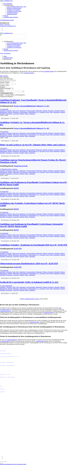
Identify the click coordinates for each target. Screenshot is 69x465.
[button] (13, 464)
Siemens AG (3, 448)
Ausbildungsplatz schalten (7, 20)
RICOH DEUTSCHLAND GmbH (9, 446)
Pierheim (45, 110)
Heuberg (62, 112)
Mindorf (10, 112)
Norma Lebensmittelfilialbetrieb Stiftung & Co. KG (31, 106)
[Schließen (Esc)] (5, 461)
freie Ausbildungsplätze (47, 71)
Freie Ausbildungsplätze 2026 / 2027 (16, 6)
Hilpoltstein (56, 112)
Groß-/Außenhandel (6, 285)
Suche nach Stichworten (6, 79)
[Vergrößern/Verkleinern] (0, 461)
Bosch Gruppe (4, 425)
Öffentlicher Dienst (6, 169)
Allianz (2, 424)
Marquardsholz (33, 112)
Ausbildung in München (6, 418)
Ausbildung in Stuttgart (6, 421)
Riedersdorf (39, 110)
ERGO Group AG (5, 436)
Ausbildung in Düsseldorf (7, 400)
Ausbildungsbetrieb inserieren (8, 379)
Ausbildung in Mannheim (7, 416)
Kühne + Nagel (4, 442)
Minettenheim (3, 112)
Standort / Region (4, 82)
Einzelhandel (4, 109)
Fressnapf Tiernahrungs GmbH (8, 440)
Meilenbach (16, 112)
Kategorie (2, 87)
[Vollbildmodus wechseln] (2, 461)
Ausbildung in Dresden (6, 398)
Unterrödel (9, 110)
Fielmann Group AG (5, 439)
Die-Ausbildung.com (10, 454)
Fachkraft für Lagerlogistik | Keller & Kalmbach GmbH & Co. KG (29, 282)
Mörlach (62, 110)
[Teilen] (4, 461)
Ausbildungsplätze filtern (7, 93)
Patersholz (51, 110)
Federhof (21, 113)
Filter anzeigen (4, 75)
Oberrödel (57, 110)
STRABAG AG (4, 449)
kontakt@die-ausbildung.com (8, 26)
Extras (1, 90)
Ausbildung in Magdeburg (7, 415)
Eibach (26, 113)
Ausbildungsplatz (8, 57)
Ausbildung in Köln (5, 410)
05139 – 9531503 (4, 24)
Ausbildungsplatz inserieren (10, 17)
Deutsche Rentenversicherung (8, 434)
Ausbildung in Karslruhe (6, 409)
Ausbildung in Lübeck (6, 413)
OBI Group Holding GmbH (7, 445)
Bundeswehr (3, 427)
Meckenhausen (24, 112)
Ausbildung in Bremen (6, 395)
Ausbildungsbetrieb (48, 312)
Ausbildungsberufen (28, 73)
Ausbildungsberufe (12, 14)
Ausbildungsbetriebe (12, 12)
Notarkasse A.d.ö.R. (21, 166)
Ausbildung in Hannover (6, 406)
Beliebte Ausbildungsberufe (14, 8)
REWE (16, 188)
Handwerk (4, 148)
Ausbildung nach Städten (13, 9)
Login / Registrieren (5, 53)
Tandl (13, 110)
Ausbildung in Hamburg (6, 404)
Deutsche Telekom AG (6, 431)
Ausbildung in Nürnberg (6, 419)
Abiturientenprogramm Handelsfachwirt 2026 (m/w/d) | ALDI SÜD (29, 263)
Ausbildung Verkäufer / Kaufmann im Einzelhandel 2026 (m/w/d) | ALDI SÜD (33, 245)
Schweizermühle (30, 110)
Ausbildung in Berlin (5, 394)
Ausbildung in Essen (5, 401)
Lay (38, 112)
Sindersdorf (22, 110)
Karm (47, 112)
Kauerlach (42, 112)
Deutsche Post (4, 430)
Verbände (14, 169)
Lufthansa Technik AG (6, 443)
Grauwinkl (16, 113)
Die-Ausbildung (7, 3)
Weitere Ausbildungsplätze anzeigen (29, 299)
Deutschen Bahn (4, 428)
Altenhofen (32, 113)
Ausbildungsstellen (34, 322)
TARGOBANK (4, 451)
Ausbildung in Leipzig (6, 412)
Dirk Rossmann (4, 433)
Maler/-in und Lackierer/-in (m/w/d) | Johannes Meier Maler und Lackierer (33, 145)
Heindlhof (2, 113)
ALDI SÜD (18, 249)
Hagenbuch (9, 113)
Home (5, 56)
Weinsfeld (2, 110)
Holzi (51, 112)
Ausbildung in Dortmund (6, 397)
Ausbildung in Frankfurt (6, 403)
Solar (17, 110)
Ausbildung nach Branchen (14, 11)
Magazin (5, 15)
